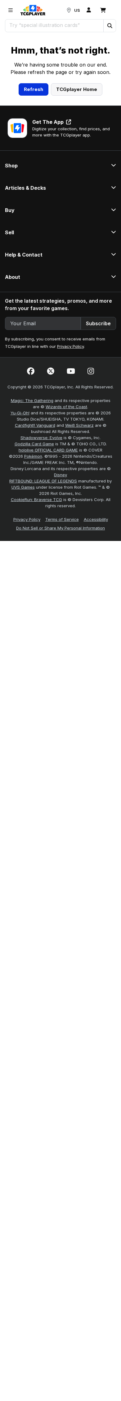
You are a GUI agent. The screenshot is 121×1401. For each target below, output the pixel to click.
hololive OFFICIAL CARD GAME (48, 518)
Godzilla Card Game (34, 511)
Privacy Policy (70, 414)
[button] (109, 25)
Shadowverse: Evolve (41, 505)
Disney (60, 542)
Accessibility (96, 587)
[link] (32, 10)
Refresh (33, 157)
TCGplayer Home (76, 157)
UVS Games (23, 555)
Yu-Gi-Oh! (20, 480)
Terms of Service (62, 587)
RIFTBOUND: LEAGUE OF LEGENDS (43, 549)
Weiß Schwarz (79, 493)
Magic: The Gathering (32, 468)
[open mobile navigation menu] (10, 10)
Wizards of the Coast (66, 474)
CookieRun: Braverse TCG (36, 567)
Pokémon (33, 524)
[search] (54, 25)
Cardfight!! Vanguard (35, 493)
